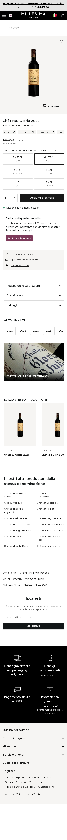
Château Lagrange (47, 502)
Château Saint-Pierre (16, 518)
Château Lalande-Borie (50, 546)
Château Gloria (12, 536)
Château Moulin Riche (16, 546)
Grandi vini (26, 572)
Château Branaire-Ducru (50, 530)
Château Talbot (45, 508)
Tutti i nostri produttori (17, 777)
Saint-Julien (22, 125)
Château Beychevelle (49, 518)
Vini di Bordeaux (12, 579)
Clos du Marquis (13, 502)
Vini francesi (42, 572)
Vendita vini (9, 572)
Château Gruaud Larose (17, 524)
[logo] (34, 15)
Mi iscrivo (33, 625)
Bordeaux (8, 125)
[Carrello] (63, 15)
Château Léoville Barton (50, 524)
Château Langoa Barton (17, 530)
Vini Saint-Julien (34, 579)
